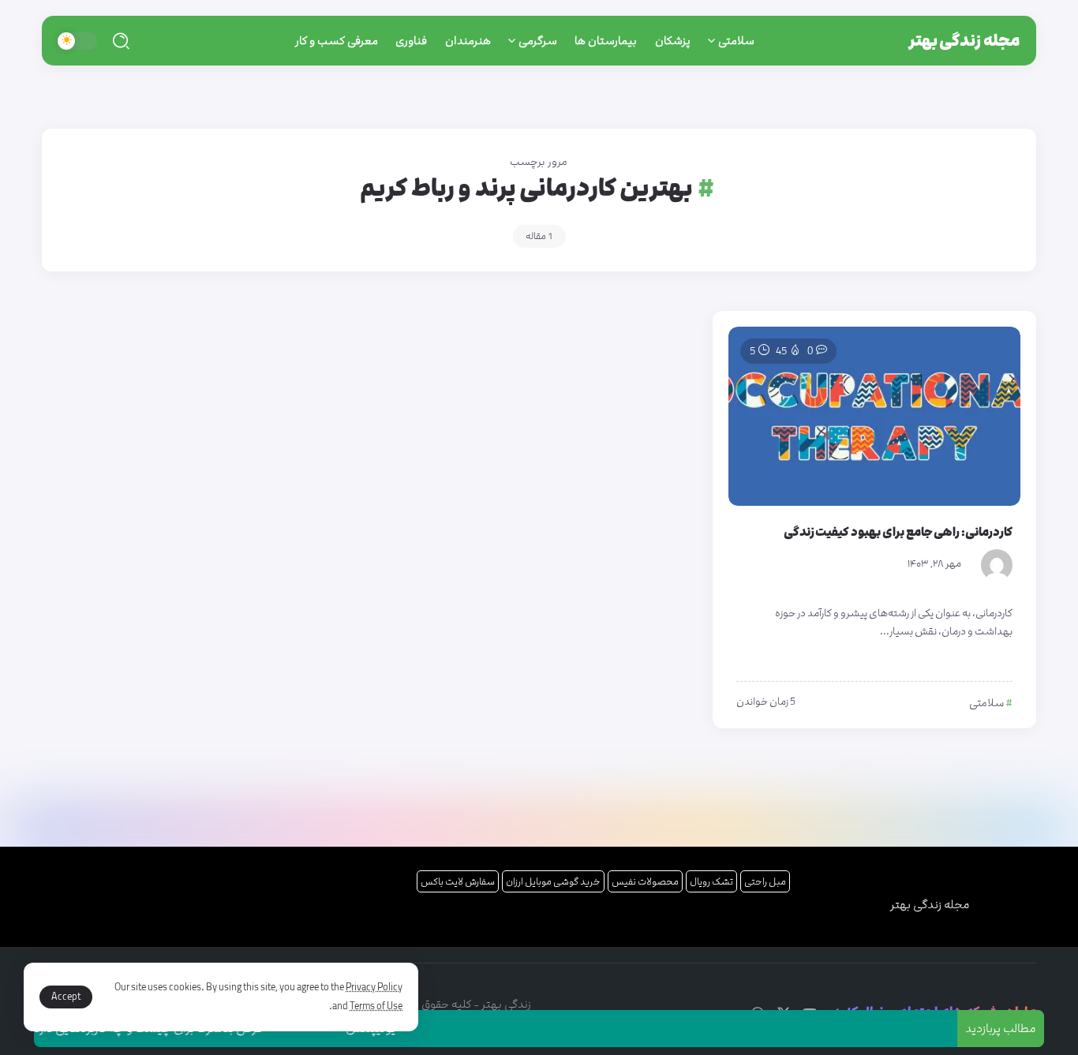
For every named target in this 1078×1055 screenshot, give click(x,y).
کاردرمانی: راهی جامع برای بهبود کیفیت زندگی (898, 532)
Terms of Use (376, 1006)
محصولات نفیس (645, 881)
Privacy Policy (374, 987)
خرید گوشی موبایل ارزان (553, 881)
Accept (65, 996)
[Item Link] (874, 416)
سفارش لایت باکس (458, 881)
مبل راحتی (765, 881)
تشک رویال (711, 881)
